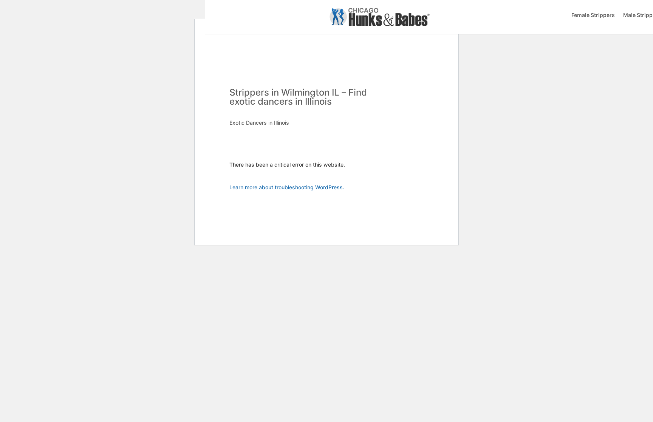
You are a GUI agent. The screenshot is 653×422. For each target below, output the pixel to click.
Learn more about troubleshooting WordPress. (286, 187)
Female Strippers (593, 15)
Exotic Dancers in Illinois (259, 122)
